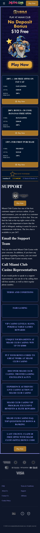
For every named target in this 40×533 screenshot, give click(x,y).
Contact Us (5, 496)
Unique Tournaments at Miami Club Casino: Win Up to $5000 (20, 342)
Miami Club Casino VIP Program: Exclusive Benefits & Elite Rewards (20, 405)
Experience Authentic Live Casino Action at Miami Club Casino (20, 389)
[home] (16, 4)
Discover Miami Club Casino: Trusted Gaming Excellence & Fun (20, 374)
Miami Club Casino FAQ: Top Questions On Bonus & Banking (20, 421)
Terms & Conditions (27, 486)
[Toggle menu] (4, 3)
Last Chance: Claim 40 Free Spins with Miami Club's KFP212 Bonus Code (20, 437)
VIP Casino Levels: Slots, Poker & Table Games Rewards (20, 326)
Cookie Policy (6, 501)
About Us (5, 491)
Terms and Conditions (20, 292)
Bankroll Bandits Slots (29, 178)
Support (23, 491)
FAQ (3, 486)
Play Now (32, 3)
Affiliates (24, 496)
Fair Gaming (20, 307)
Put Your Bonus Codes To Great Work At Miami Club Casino (20, 358)
